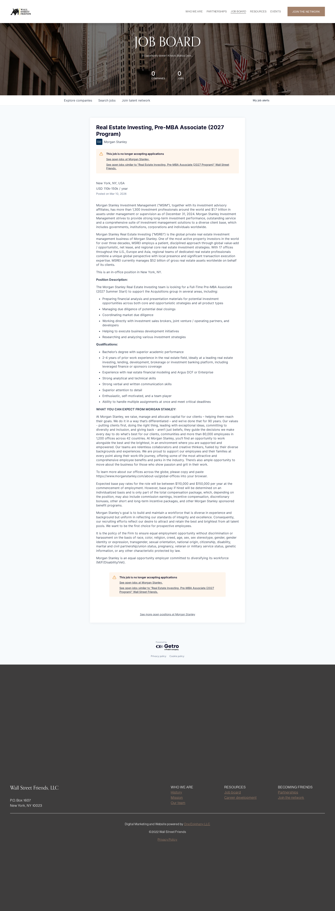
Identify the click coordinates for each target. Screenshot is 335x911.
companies (78, 100)
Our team (178, 803)
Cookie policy (176, 656)
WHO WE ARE (194, 11)
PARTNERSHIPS (217, 11)
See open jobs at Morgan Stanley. (127, 159)
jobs (107, 100)
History (176, 792)
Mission (177, 797)
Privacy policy (158, 656)
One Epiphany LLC (197, 824)
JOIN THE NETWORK (306, 11)
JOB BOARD (238, 11)
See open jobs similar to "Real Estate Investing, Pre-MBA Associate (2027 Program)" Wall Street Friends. (167, 166)
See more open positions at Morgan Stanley (167, 614)
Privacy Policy (167, 839)
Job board (232, 792)
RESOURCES (258, 11)
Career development (240, 797)
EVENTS (275, 11)
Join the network (291, 797)
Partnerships (288, 792)
